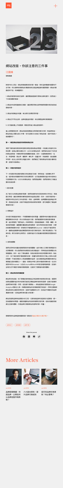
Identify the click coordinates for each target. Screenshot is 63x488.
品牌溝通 (18, 325)
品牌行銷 (26, 325)
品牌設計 (9, 325)
